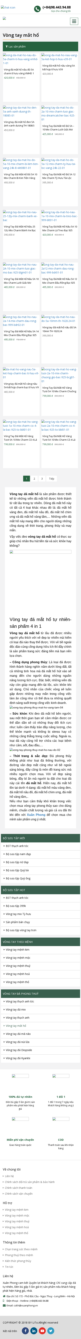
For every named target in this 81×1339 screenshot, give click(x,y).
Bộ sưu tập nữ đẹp (17, 862)
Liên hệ (9, 1176)
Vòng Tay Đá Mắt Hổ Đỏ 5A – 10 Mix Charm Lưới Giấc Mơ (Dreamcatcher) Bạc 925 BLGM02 (58, 128)
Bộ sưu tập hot (14, 890)
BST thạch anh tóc (17, 846)
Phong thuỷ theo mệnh (19, 1255)
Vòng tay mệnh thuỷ (18, 966)
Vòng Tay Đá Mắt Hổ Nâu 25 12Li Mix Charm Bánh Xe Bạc (20, 228)
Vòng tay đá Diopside (19, 1050)
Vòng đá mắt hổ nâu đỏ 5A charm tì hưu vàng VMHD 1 (19, 71)
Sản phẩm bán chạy (18, 922)
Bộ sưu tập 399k (16, 906)
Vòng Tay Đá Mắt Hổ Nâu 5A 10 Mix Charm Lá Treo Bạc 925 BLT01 (59, 228)
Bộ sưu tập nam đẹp (18, 854)
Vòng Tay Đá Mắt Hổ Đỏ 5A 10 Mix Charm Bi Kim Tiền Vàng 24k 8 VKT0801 (20, 176)
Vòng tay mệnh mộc (18, 957)
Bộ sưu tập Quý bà (17, 870)
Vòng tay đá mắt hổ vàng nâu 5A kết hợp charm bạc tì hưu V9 (21, 385)
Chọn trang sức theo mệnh (21, 1249)
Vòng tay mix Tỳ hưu (18, 914)
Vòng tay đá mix (16, 1009)
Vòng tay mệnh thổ (17, 982)
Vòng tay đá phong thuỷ (20, 993)
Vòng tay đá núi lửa (17, 1042)
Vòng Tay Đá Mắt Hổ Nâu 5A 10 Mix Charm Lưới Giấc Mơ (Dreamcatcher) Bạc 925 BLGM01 (21, 281)
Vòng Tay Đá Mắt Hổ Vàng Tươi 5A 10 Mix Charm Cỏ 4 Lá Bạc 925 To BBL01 (20, 438)
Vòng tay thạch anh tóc (20, 1001)
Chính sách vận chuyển (19, 1193)
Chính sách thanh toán (18, 1188)
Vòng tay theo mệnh (18, 942)
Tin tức (9, 1267)
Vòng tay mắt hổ (16, 1025)
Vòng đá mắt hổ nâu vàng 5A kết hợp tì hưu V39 (58, 67)
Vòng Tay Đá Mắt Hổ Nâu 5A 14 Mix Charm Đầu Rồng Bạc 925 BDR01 (21, 333)
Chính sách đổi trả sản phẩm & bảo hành (30, 1182)
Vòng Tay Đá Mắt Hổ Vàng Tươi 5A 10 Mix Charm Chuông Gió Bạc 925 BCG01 (59, 390)
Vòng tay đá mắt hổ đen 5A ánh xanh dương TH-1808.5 (19, 123)
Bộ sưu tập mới (14, 838)
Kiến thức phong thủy (18, 1261)
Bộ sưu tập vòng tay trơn (21, 930)
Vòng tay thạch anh (17, 1017)
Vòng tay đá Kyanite (18, 1058)
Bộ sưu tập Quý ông (18, 878)
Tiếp (51, 478)
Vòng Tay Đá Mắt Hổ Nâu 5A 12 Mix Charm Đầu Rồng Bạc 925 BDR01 (59, 281)
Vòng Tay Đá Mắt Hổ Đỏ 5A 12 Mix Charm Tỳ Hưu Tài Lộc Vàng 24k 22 (59, 176)
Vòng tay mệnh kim (17, 949)
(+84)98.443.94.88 (57, 9)
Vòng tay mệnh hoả (18, 974)
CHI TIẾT (19, 59)
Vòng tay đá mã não (18, 1034)
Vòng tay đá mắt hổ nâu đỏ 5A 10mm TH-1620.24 (59, 329)
